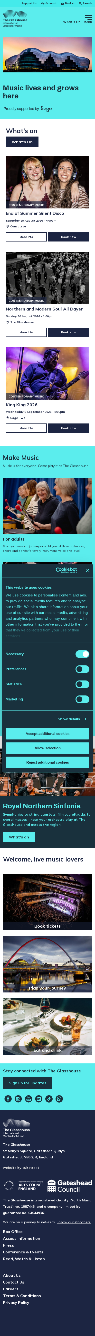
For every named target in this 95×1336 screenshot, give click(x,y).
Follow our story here (74, 1222)
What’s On (71, 22)
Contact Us (13, 1282)
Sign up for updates (28, 1082)
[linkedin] (38, 1099)
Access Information (21, 1238)
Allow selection (48, 748)
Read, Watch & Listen (24, 1258)
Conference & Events (23, 1252)
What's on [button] (19, 837)
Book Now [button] (68, 237)
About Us (12, 1275)
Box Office (13, 1231)
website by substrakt (21, 1167)
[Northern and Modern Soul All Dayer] (47, 294)
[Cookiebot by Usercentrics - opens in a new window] (57, 570)
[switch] (82, 669)
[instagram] (18, 1099)
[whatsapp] (59, 1099)
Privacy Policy (16, 1302)
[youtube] (28, 1099)
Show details (69, 719)
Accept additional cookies (47, 734)
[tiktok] (49, 1099)
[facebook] (8, 1099)
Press (8, 1245)
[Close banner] (87, 570)
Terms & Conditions (22, 1295)
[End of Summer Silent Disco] (47, 198)
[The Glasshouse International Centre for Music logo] (15, 19)
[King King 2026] (47, 390)
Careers (11, 1288)
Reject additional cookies (47, 762)
